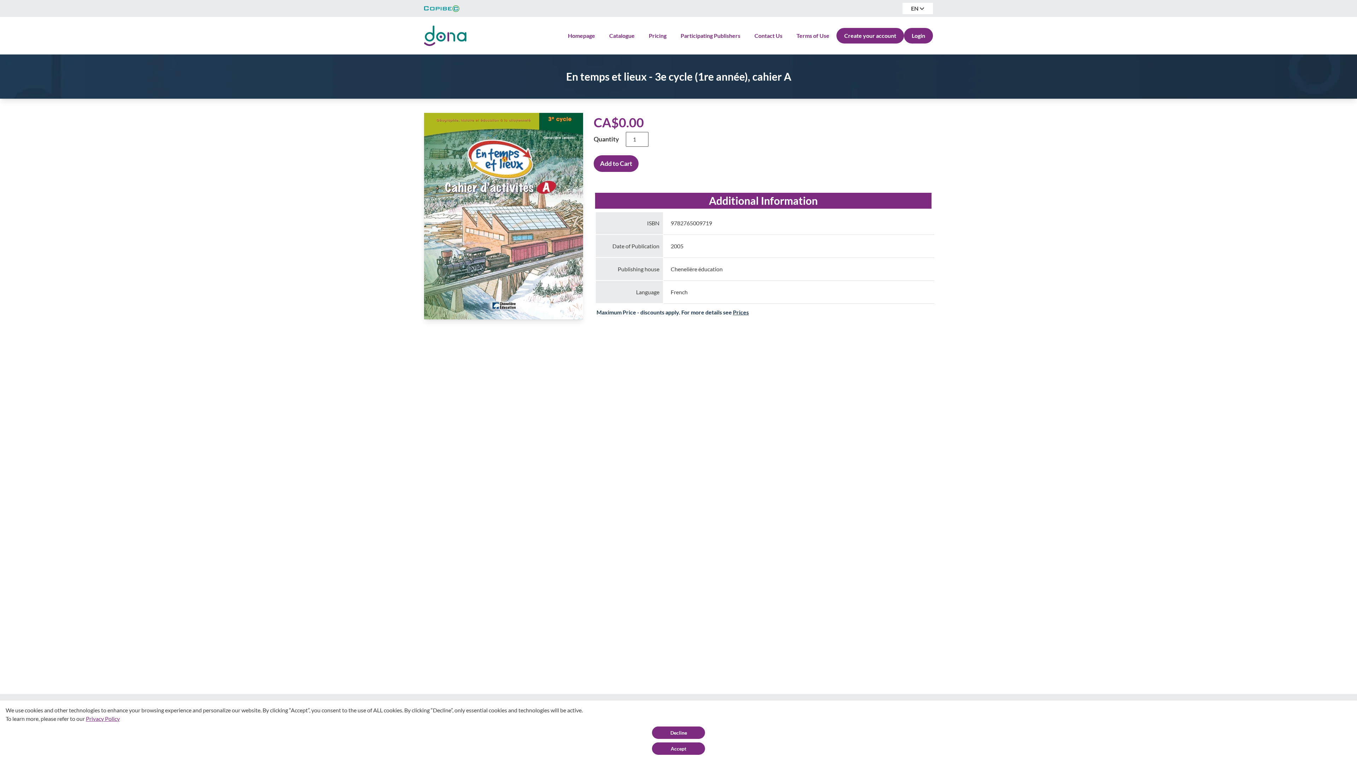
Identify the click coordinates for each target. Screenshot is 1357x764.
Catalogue (622, 35)
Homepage (581, 35)
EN (915, 8)
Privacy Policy (103, 718)
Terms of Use (813, 35)
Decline (678, 733)
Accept (678, 749)
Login (918, 35)
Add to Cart (616, 163)
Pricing (657, 35)
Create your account (870, 35)
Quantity (606, 139)
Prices (741, 312)
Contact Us (768, 35)
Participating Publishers (710, 35)
